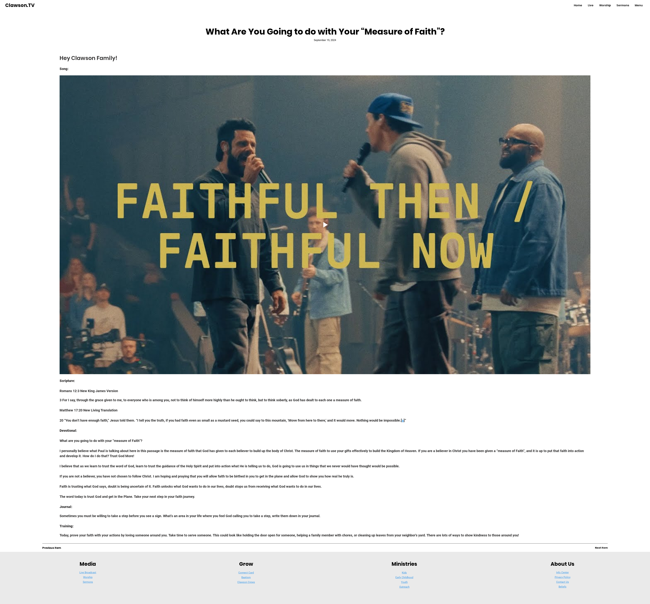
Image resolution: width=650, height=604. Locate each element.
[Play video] (325, 224)
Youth (404, 582)
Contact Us (562, 582)
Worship (87, 577)
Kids (404, 572)
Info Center (562, 572)
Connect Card (246, 572)
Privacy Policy (562, 577)
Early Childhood (404, 577)
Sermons (88, 582)
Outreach (404, 586)
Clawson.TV (20, 5)
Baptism (246, 577)
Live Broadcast (87, 572)
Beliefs (562, 586)
